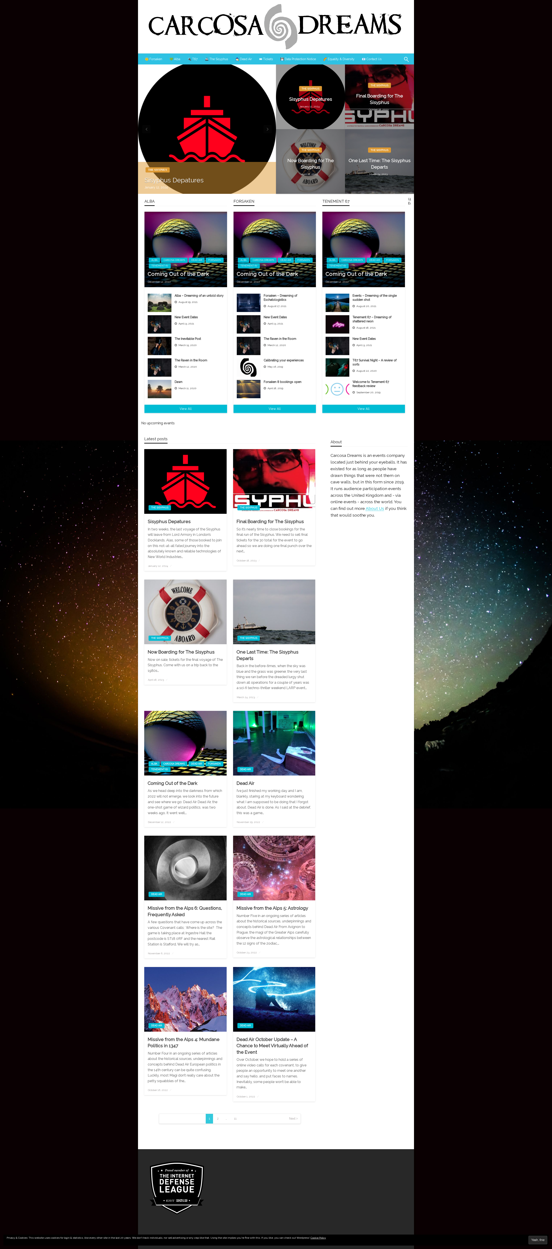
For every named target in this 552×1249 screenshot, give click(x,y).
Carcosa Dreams (174, 260)
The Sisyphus (157, 169)
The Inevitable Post (188, 338)
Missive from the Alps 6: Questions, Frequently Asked (185, 911)
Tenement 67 (159, 265)
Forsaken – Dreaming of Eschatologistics (280, 298)
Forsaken (214, 260)
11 (235, 1118)
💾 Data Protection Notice (298, 59)
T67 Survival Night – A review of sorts (375, 362)
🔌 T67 (193, 59)
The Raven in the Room (191, 360)
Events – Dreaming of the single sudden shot (375, 298)
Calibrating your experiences (284, 360)
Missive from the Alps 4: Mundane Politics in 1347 (184, 1042)
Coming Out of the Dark (178, 274)
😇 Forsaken (153, 59)
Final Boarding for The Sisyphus (379, 99)
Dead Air (196, 260)
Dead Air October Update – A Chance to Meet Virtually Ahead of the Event (272, 1046)
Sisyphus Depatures (174, 180)
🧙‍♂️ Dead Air (243, 59)
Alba (154, 260)
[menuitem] (153, 59)
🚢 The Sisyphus (216, 59)
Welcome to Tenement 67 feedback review (371, 384)
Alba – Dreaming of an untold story (199, 295)
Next (292, 1118)
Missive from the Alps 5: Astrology (272, 908)
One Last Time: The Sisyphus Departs (380, 163)
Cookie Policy (318, 1237)
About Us (375, 508)
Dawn (178, 382)
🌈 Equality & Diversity (338, 59)
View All (186, 409)
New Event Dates (186, 317)
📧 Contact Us (372, 59)
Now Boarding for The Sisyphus (310, 163)
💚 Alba (174, 59)
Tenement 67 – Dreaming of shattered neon (372, 319)
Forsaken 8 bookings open (282, 382)
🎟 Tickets (266, 59)
